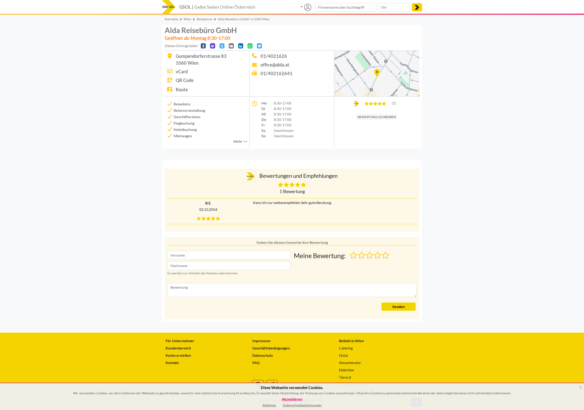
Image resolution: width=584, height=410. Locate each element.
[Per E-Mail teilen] (231, 45)
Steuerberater (350, 362)
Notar (343, 355)
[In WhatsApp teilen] (250, 45)
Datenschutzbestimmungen (302, 405)
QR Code (185, 80)
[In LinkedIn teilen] (240, 45)
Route (182, 89)
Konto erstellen (178, 355)
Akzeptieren (292, 399)
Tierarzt (345, 377)
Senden (398, 306)
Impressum (261, 341)
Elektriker (346, 370)
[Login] (305, 7)
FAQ (256, 362)
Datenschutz (262, 355)
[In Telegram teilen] (259, 45)
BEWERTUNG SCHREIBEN (377, 117)
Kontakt (172, 362)
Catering (346, 348)
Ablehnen (269, 405)
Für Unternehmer (180, 341)
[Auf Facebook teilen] (203, 45)
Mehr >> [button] (240, 141)
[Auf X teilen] (221, 45)
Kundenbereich (178, 348)
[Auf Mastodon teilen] (212, 45)
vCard (182, 71)
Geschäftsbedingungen (271, 348)
